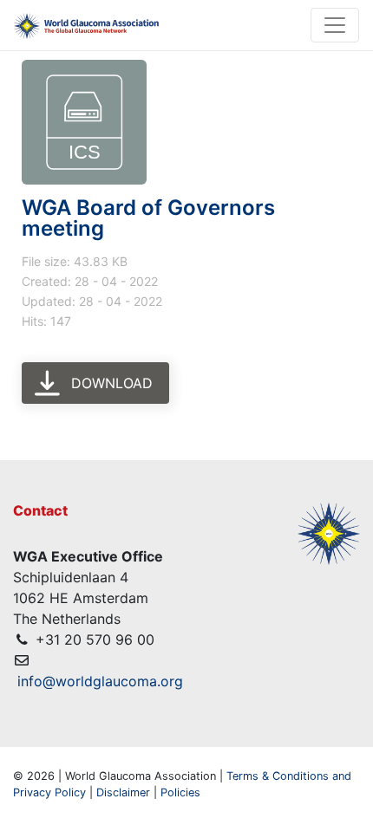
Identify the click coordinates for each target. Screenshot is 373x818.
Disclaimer (123, 792)
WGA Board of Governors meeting (148, 218)
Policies (180, 792)
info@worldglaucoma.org (100, 681)
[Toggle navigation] (335, 25)
